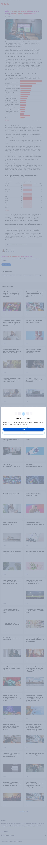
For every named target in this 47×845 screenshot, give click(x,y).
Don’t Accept (23, 433)
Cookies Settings (23, 427)
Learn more (24, 424)
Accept (24, 429)
